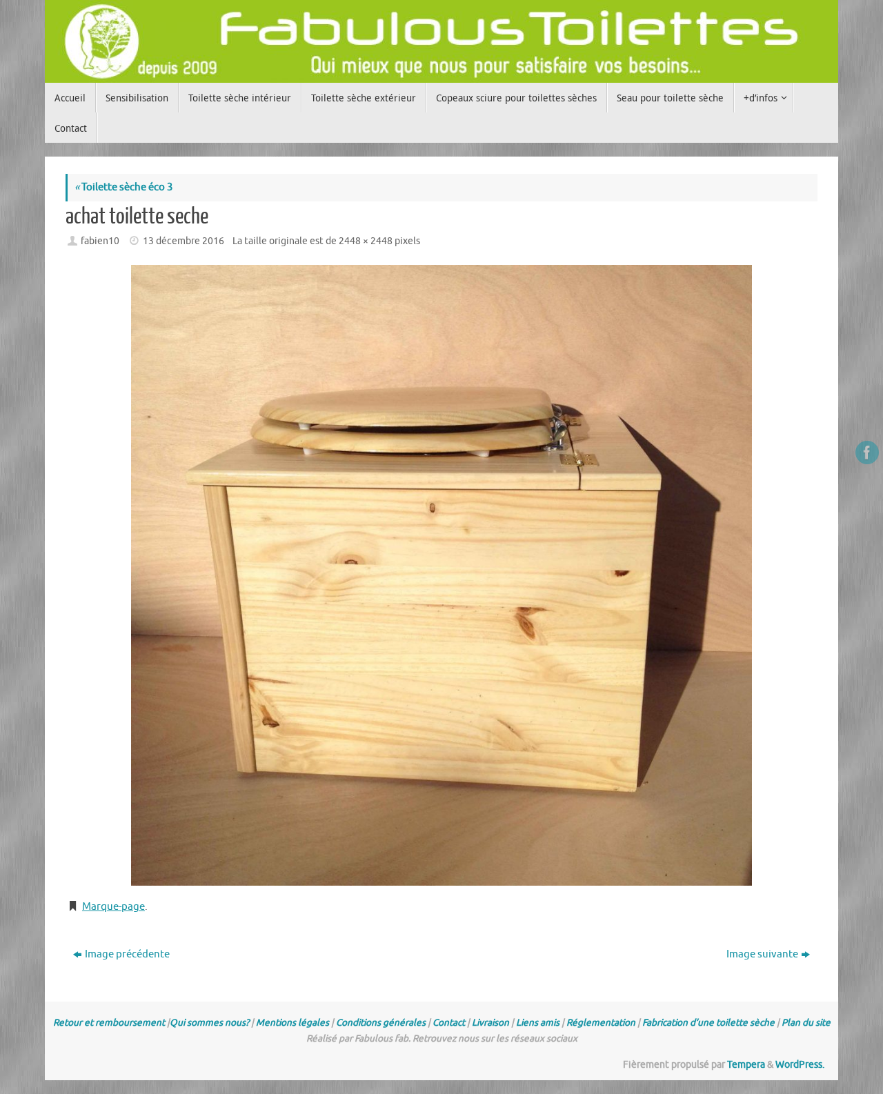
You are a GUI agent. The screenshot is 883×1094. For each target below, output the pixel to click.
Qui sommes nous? (209, 1022)
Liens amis (537, 1022)
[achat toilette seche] (441, 575)
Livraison (490, 1022)
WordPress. (799, 1065)
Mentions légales (292, 1022)
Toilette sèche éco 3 (123, 187)
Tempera (746, 1065)
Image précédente (127, 954)
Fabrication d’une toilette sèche (708, 1022)
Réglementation (600, 1022)
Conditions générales (381, 1022)
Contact (449, 1022)
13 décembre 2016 (183, 241)
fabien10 (100, 241)
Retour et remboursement (109, 1022)
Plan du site (806, 1022)
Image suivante (762, 954)
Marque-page (113, 906)
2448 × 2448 (366, 241)
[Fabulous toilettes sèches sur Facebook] (867, 452)
